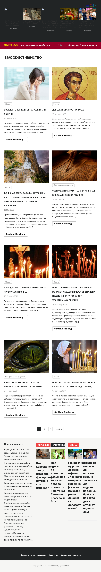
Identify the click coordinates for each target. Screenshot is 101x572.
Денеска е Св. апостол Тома (68, 110)
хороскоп (43, 445)
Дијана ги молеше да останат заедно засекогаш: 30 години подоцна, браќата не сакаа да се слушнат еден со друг (90, 487)
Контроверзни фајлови (63, 185)
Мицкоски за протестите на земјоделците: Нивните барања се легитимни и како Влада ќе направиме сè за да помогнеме (18, 483)
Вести (7, 187)
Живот (8, 104)
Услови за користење (71, 555)
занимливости (61, 445)
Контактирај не (27, 555)
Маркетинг (54, 555)
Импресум (41, 555)
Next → (59, 429)
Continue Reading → (16, 139)
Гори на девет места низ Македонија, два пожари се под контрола (17, 496)
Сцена (73, 445)
